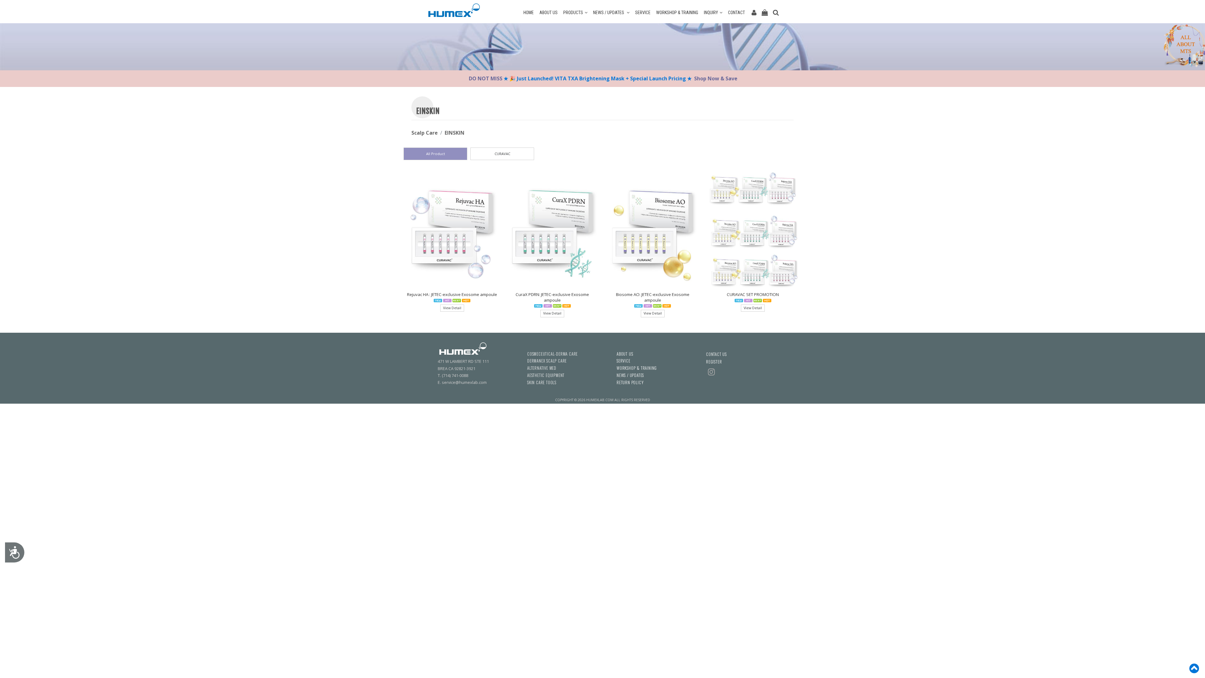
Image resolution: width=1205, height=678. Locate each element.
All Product (435, 153)
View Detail (452, 308)
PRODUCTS (573, 12)
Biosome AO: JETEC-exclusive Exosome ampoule (652, 297)
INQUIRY (711, 12)
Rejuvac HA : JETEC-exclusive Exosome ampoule (452, 294)
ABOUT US (548, 12)
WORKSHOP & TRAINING (677, 12)
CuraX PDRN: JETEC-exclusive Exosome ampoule (552, 297)
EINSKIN (454, 132)
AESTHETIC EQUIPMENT (546, 375)
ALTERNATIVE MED (541, 368)
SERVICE (643, 12)
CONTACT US (716, 354)
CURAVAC (502, 153)
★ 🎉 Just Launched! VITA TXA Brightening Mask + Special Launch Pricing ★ (597, 78)
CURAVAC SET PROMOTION (753, 294)
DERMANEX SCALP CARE (547, 361)
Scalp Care (424, 132)
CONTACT (736, 12)
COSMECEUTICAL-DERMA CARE (552, 354)
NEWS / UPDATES (609, 12)
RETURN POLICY (630, 382)
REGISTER (714, 362)
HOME (528, 12)
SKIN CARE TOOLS (541, 382)
